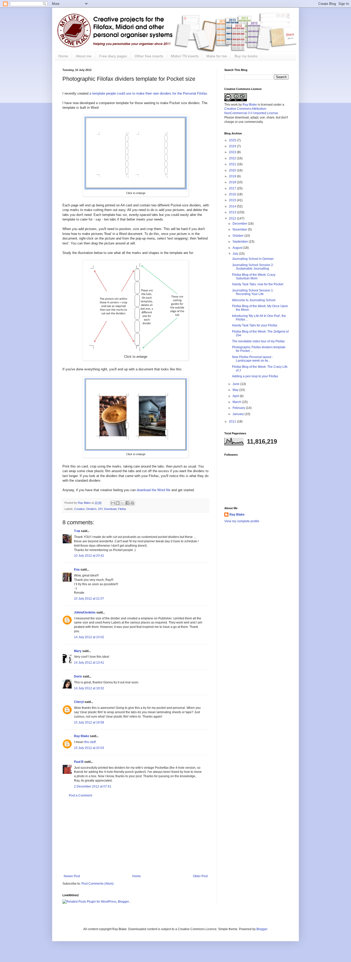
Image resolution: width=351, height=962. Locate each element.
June (236, 384)
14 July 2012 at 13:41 (89, 662)
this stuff (90, 742)
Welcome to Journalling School (253, 300)
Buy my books (246, 56)
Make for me (216, 56)
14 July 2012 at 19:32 (89, 688)
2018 (233, 182)
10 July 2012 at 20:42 (89, 555)
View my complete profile (241, 521)
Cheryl (79, 702)
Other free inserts (149, 56)
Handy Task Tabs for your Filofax (254, 325)
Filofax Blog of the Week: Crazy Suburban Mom (253, 276)
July (236, 253)
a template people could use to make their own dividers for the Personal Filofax (148, 93)
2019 (233, 176)
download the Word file (153, 490)
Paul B (79, 762)
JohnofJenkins (85, 612)
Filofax (122, 508)
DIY (100, 508)
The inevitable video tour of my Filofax (258, 341)
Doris (78, 676)
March (237, 402)
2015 (233, 200)
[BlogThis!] (117, 503)
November (240, 229)
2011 (233, 421)
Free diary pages (113, 56)
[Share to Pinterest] (132, 503)
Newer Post (72, 876)
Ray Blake (81, 736)
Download (110, 508)
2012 (233, 218)
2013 (233, 212)
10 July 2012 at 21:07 (89, 598)
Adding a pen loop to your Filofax (255, 376)
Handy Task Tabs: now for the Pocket (257, 284)
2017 (233, 188)
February (239, 408)
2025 (233, 140)
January (239, 414)
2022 (233, 158)
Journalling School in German (253, 259)
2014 (233, 206)
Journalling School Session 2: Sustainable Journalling (253, 266)
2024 (233, 146)
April (236, 396)
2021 (233, 164)
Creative (79, 508)
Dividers (91, 508)
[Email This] (112, 503)
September (241, 241)
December (240, 223)
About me (83, 56)
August (238, 248)
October (238, 235)
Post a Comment (80, 795)
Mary (77, 651)
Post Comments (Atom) (97, 883)
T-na (77, 531)
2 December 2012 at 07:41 (92, 786)
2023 (233, 152)
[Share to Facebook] (127, 503)
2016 (233, 194)
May (236, 390)
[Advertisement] (135, 836)
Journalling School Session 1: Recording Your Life (253, 292)
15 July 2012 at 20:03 (89, 748)
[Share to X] (122, 503)
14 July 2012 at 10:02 (89, 637)
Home (63, 56)
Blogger (261, 929)
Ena (77, 569)
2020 (233, 170)
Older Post (200, 876)
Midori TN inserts (185, 56)
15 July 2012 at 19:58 (89, 722)
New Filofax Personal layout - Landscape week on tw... (252, 358)
